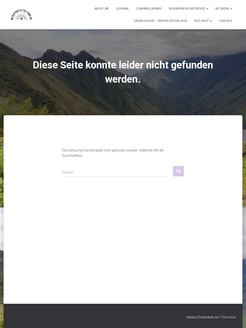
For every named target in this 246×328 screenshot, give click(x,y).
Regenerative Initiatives (187, 8)
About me (101, 8)
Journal (122, 8)
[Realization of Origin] (21, 15)
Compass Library (149, 8)
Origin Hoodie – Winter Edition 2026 (160, 21)
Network (222, 8)
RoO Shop (201, 21)
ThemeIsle (228, 317)
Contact (225, 21)
